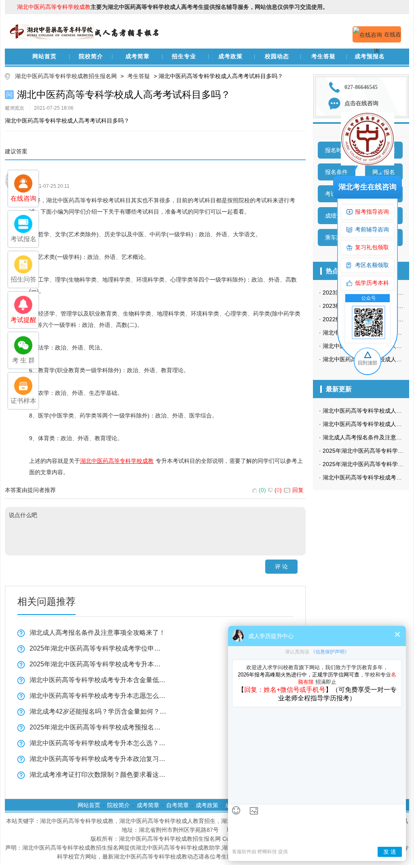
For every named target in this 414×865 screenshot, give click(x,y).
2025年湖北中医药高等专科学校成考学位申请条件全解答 (98, 648)
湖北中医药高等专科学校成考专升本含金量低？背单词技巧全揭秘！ (98, 679)
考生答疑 (323, 56)
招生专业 (184, 56)
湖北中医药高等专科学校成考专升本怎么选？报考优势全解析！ (98, 743)
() (262, 490)
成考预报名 (370, 56)
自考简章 (177, 805)
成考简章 (137, 56)
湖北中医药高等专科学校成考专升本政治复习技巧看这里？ (98, 758)
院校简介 (91, 56)
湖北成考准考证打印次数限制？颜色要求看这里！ (98, 774)
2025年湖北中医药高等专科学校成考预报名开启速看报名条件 (98, 727)
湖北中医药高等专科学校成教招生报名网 (66, 76)
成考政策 (230, 56)
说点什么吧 (23, 515)
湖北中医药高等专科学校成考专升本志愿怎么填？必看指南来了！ (98, 695)
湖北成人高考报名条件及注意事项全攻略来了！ (97, 632)
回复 (298, 490)
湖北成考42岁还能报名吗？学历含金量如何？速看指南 (98, 711)
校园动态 (277, 56)
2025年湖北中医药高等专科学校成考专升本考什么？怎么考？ (98, 664)
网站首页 (44, 56)
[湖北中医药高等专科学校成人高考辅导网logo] (86, 21)
